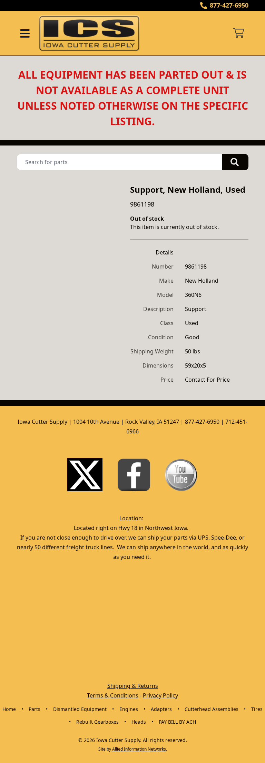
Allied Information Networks (139, 749)
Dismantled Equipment (80, 709)
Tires (257, 709)
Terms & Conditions (112, 695)
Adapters (161, 709)
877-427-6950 (229, 5)
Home (9, 709)
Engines (128, 709)
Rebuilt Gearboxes (97, 722)
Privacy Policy (160, 695)
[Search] (235, 162)
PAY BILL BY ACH (177, 722)
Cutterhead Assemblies (211, 709)
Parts (34, 709)
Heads (138, 722)
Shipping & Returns (132, 686)
